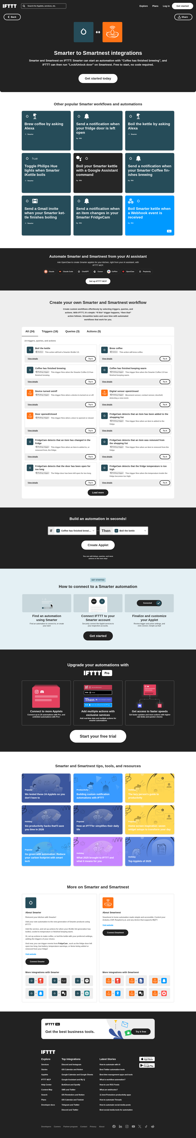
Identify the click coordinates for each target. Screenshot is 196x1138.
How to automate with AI (110, 1065)
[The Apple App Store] (147, 1059)
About (101, 1127)
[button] (98, 635)
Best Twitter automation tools (112, 1069)
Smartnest (96, 53)
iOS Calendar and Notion (72, 1069)
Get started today (98, 78)
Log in (166, 6)
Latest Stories (108, 1059)
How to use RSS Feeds (109, 1085)
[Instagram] (127, 1126)
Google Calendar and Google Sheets (77, 1075)
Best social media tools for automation (116, 1110)
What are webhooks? (109, 1090)
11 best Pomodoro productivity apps (115, 1095)
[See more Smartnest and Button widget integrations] (113, 980)
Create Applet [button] (98, 545)
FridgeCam (63, 943)
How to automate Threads (111, 1100)
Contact (83, 1127)
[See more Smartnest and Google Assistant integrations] (136, 993)
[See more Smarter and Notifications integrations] (36, 993)
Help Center (46, 1085)
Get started (182, 6)
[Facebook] (114, 1126)
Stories (44, 1069)
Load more (98, 492)
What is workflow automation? (112, 1080)
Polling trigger (43, 372)
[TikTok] (146, 1126)
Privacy (93, 1127)
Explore (144, 6)
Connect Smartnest (115, 933)
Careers (57, 1127)
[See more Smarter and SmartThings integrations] (82, 993)
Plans (155, 6)
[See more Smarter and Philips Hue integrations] (59, 980)
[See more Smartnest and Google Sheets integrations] (136, 980)
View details (33, 359)
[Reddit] (153, 1126)
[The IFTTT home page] (9, 6)
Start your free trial (98, 736)
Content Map (46, 1090)
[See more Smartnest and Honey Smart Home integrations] (159, 993)
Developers (46, 1127)
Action (40, 352)
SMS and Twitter (68, 1090)
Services (45, 1065)
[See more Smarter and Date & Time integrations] (82, 980)
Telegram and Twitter (70, 1105)
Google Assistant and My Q (73, 1080)
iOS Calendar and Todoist (73, 1100)
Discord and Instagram (71, 1065)
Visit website (30, 954)
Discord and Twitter (70, 1110)
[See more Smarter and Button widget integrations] (36, 980)
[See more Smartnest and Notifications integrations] (159, 980)
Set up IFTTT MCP (98, 281)
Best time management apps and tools (116, 1075)
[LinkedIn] (120, 1126)
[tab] (30, 331)
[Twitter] (140, 1126)
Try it (90, 359)
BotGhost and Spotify (71, 1085)
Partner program (70, 1127)
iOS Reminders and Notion (73, 1095)
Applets (44, 1075)
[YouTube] (133, 1126)
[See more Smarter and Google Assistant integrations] (59, 993)
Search (44, 1095)
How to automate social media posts (115, 1105)
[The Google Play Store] (147, 1066)
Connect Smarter (37, 962)
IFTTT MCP (46, 1080)
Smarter (64, 53)
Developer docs (48, 1105)
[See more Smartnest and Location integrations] (113, 993)
